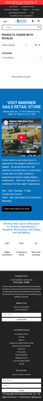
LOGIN (32, 13)
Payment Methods (21, 355)
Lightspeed (35, 397)
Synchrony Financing (11, 10)
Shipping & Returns (21, 358)
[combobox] (21, 27)
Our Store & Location (21, 334)
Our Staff (21, 337)
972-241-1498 (13, 6)
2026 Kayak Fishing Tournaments (21, 16)
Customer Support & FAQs (21, 361)
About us (21, 340)
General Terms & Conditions (21, 346)
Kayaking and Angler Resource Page (21, 343)
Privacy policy (21, 352)
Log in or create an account (21, 374)
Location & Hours (27, 6)
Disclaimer (21, 349)
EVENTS (25, 10)
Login (21, 390)
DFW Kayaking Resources (17, 13)
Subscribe (21, 319)
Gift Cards (35, 10)
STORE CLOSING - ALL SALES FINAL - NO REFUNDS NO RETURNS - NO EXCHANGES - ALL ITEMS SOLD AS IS (21, 3)
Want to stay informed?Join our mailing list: (21, 308)
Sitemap (21, 364)
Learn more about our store (17, 208)
